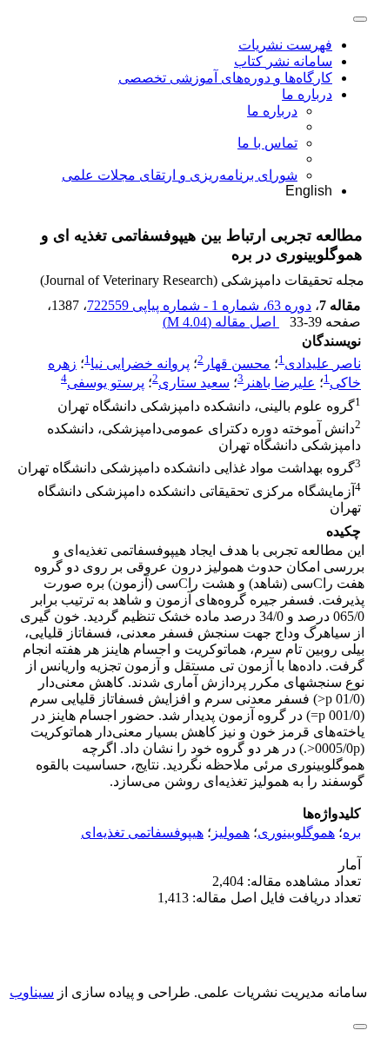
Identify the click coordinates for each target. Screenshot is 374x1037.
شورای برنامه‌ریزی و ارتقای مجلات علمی (179, 175)
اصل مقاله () (221, 321)
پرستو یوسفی (105, 383)
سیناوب (32, 992)
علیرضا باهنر (280, 383)
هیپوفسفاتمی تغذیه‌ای (142, 832)
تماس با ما (267, 142)
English (308, 190)
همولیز (230, 832)
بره (352, 832)
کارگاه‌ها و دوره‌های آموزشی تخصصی (225, 77)
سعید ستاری (194, 383)
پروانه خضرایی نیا (140, 363)
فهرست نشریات (285, 44)
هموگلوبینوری (296, 832)
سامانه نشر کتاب (283, 61)
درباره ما (307, 94)
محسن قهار (237, 363)
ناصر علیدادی (322, 363)
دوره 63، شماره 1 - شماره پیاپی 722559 (199, 305)
